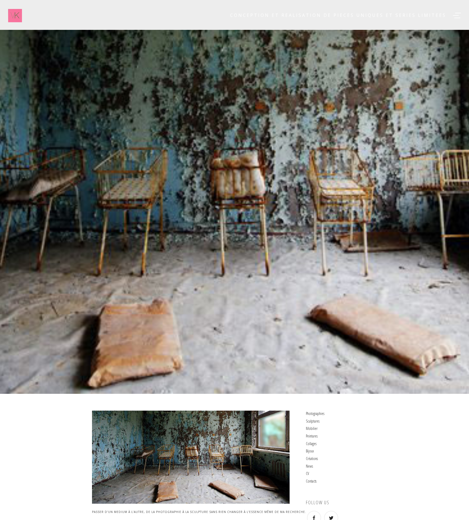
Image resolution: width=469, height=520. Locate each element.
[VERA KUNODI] (15, 15)
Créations (312, 458)
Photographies (315, 413)
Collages (311, 443)
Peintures (312, 436)
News (309, 466)
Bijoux (310, 451)
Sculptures (312, 421)
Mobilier (312, 428)
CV (307, 473)
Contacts (311, 481)
